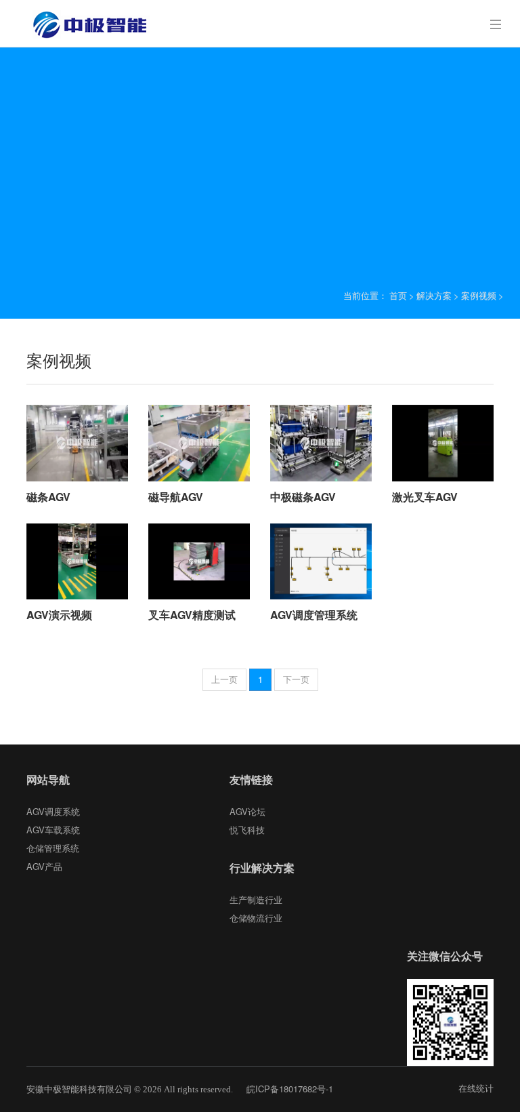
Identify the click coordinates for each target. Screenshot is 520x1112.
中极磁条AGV (303, 496)
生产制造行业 (256, 899)
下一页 (296, 679)
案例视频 (478, 295)
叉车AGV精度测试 (192, 614)
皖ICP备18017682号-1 (289, 1088)
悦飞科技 (247, 829)
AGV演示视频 (59, 614)
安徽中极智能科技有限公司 (79, 1088)
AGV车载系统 (53, 829)
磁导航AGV (175, 496)
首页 (398, 295)
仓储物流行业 (256, 917)
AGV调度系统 (53, 811)
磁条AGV (48, 496)
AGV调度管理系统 (314, 614)
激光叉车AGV (425, 496)
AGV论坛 (247, 811)
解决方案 (434, 295)
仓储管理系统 (52, 847)
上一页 (224, 679)
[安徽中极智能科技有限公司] (88, 24)
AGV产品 (44, 866)
